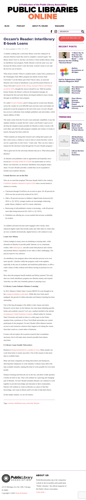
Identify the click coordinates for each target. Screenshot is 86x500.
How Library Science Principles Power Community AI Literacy (77, 103)
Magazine (59, 26)
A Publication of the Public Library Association (43, 5)
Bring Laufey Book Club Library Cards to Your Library (77, 127)
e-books (10, 403)
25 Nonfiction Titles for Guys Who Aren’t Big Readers (78, 140)
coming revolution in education (17, 294)
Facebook (51, 31)
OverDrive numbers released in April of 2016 (20, 183)
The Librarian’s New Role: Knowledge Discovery (78, 90)
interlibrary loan (20, 403)
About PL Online (40, 26)
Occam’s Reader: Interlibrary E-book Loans (29, 41)
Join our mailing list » (71, 39)
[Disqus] (29, 434)
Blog (7, 26)
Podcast (21, 26)
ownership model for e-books (21, 162)
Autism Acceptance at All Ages (77, 70)
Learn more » (41, 492)
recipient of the (20, 86)
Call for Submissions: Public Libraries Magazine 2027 (70, 80)
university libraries (32, 403)
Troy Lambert (10, 49)
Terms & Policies (21, 493)
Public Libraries (42, 13)
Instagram (55, 31)
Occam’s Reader (16, 103)
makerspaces (17, 247)
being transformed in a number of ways (26, 350)
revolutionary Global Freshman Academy (18, 314)
